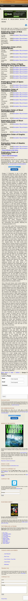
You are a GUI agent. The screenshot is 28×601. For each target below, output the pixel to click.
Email (3, 381)
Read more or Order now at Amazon (8, 460)
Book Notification (4, 471)
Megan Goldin (6, 538)
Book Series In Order (7, 372)
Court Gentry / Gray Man (10, 559)
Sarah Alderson (6, 542)
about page (23, 573)
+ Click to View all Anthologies (9, 155)
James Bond (7, 561)
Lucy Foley (5, 537)
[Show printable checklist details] (26, 25)
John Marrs (5, 535)
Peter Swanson (6, 539)
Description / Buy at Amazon (20, 35)
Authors (13, 5)
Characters (24, 5)
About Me (18, 488)
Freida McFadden (7, 534)
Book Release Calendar (6, 8)
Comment (4, 385)
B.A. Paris (5, 532)
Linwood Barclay (23, 452)
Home (2, 5)
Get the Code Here (15, 405)
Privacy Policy (4, 598)
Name (3, 378)
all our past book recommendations (17, 164)
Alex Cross (6, 556)
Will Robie (6, 564)
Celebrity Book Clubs (14, 465)
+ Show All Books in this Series (9, 150)
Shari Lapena (6, 543)
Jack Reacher (7, 553)
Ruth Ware (5, 540)
